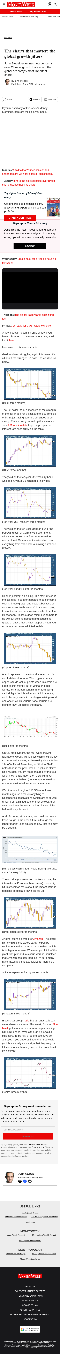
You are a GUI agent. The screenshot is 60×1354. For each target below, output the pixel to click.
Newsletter (52, 99)
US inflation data (18, 425)
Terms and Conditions (30, 1299)
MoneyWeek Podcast (16, 1238)
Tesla (26, 1020)
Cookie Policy (30, 1308)
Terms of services (35, 1144)
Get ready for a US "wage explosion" (32, 325)
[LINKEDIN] (25, 1181)
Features (40, 84)
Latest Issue (30, 1225)
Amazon (38, 938)
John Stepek (21, 80)
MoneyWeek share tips (15, 1256)
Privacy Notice (38, 1147)
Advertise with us (30, 1313)
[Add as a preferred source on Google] (30, 1332)
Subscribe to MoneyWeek (16, 1220)
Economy (8, 38)
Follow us (36, 99)
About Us (30, 1289)
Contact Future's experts (30, 1294)
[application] (30, 287)
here (11, 340)
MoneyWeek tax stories (30, 1262)
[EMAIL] (30, 1181)
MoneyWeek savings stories (44, 1256)
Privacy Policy (30, 1303)
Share (9, 99)
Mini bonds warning (29, 16)
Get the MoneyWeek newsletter (44, 1220)
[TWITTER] (20, 1181)
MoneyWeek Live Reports (30, 1243)
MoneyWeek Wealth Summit (44, 1238)
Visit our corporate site (39, 1346)
